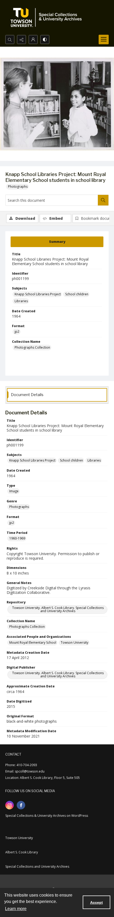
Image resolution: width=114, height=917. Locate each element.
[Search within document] (103, 200)
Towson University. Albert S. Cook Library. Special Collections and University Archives (58, 609)
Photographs (18, 186)
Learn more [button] (16, 908)
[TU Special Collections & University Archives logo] (47, 17)
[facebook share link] (21, 805)
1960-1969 (17, 538)
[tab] (57, 242)
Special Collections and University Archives (37, 866)
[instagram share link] (9, 805)
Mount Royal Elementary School (32, 642)
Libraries (21, 301)
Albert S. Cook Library (21, 852)
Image (14, 491)
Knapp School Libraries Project (38, 294)
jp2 (17, 331)
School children (76, 294)
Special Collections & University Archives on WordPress (46, 815)
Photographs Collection (32, 347)
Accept (96, 902)
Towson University (74, 642)
